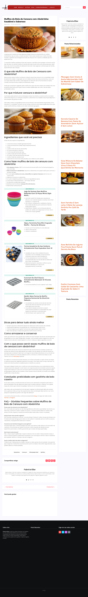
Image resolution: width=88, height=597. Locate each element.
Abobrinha (17, 452)
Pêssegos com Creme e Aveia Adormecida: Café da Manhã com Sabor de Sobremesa (72, 80)
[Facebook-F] (31, 480)
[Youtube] (26, 480)
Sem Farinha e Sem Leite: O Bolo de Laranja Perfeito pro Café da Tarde (71, 206)
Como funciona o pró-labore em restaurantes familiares (40, 508)
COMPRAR (49, 215)
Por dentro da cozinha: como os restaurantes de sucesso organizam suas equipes (71, 365)
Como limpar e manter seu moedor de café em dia (71, 348)
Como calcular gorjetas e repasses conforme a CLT (72, 447)
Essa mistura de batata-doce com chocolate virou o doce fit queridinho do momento (72, 164)
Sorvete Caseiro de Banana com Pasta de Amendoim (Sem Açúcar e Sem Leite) (72, 122)
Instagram (12, 397)
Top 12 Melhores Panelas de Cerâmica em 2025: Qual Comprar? (16, 508)
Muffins (43, 452)
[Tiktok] (28, 480)
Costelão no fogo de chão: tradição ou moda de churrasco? (72, 431)
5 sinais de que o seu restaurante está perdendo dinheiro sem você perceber (71, 398)
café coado (16, 356)
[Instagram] (33, 480)
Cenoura (24, 452)
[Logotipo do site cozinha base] (4, 7)
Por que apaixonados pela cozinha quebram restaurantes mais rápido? (72, 382)
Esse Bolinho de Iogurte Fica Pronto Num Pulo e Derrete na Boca (72, 246)
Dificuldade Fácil (33, 452)
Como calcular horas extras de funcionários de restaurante (72, 415)
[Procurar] (84, 7)
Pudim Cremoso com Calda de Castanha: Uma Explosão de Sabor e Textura (72, 287)
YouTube (6, 397)
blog (35, 396)
